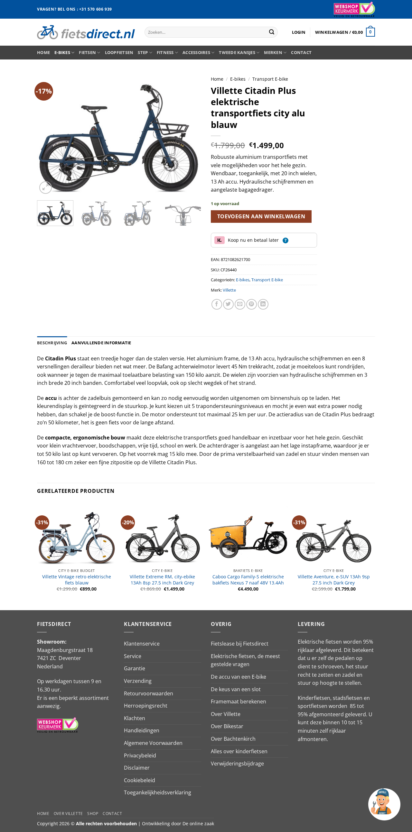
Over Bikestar (227, 726)
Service (132, 656)
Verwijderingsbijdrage (237, 763)
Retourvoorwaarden (148, 693)
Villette (229, 290)
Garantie (134, 668)
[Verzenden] (271, 32)
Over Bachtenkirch (233, 738)
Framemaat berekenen (238, 701)
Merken (273, 52)
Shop (92, 813)
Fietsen (87, 52)
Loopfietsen (119, 52)
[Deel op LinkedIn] (263, 304)
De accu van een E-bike (238, 676)
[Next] (190, 134)
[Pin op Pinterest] (251, 304)
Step (143, 52)
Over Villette (225, 714)
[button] (298, 32)
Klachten (134, 718)
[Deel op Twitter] (228, 304)
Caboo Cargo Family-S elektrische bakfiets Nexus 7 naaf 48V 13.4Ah (248, 580)
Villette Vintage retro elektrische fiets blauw (76, 580)
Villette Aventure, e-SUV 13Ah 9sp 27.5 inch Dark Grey (334, 580)
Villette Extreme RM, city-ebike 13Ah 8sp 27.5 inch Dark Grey (162, 580)
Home (43, 52)
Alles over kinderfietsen (239, 751)
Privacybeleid (140, 755)
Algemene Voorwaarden (153, 742)
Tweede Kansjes (237, 52)
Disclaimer (137, 767)
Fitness (165, 52)
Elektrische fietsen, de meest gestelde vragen (245, 660)
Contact (301, 52)
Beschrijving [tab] (52, 343)
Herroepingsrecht (145, 705)
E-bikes (62, 52)
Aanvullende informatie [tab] (101, 343)
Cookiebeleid (139, 780)
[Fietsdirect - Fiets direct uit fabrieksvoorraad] (86, 32)
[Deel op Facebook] (216, 304)
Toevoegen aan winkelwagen (261, 216)
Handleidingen (141, 730)
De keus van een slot (236, 689)
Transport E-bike (270, 79)
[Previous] (48, 134)
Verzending (138, 680)
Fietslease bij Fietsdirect (239, 643)
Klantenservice (142, 643)
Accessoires (196, 52)
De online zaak (198, 823)
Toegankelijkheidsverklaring (157, 792)
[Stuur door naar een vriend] (240, 304)
